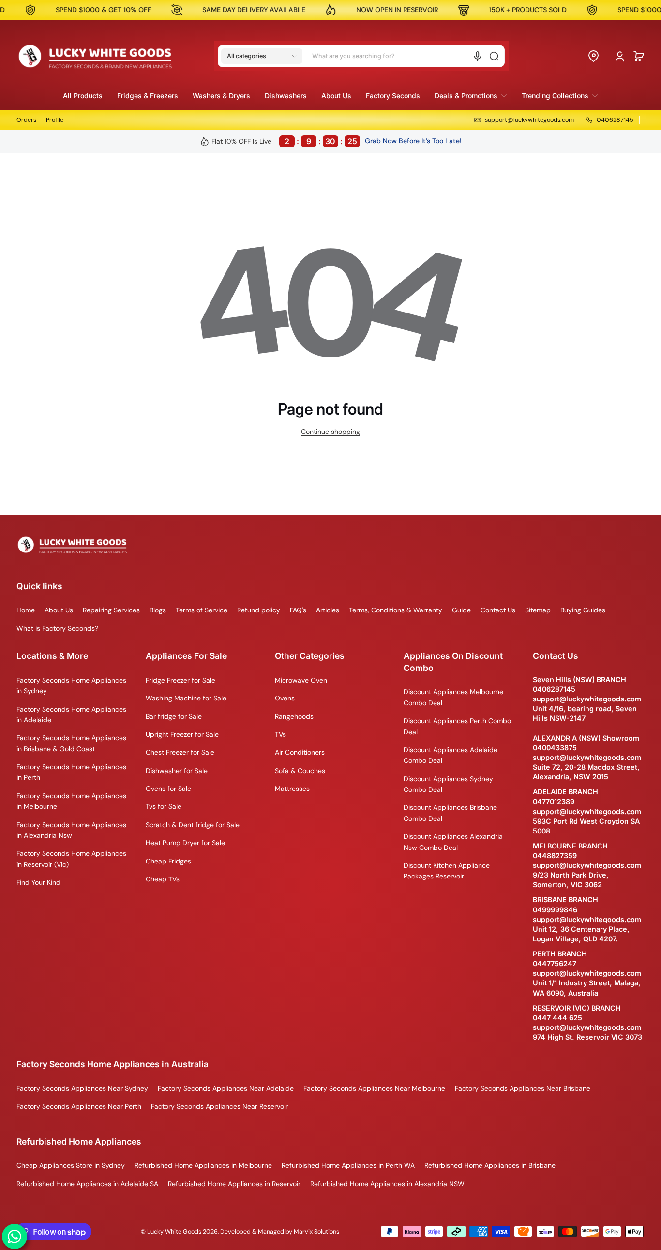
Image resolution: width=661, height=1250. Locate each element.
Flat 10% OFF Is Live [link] (284, 141)
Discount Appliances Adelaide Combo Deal (450, 755)
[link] (470, 95)
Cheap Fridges (168, 861)
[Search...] (494, 56)
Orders (26, 120)
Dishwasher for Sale (177, 770)
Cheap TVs (163, 879)
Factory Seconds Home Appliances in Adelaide (71, 714)
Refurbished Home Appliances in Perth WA (348, 1165)
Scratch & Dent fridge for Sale (193, 824)
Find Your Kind (38, 882)
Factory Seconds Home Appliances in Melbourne (71, 801)
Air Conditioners (300, 752)
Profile (54, 120)
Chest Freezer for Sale (180, 752)
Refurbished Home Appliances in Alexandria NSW (387, 1183)
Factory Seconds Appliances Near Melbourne (374, 1088)
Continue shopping (330, 431)
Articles (327, 610)
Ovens (285, 698)
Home (25, 610)
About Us (59, 610)
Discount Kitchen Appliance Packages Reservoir (447, 870)
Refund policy (258, 610)
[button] (261, 56)
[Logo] (95, 56)
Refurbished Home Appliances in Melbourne (203, 1165)
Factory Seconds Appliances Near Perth (78, 1106)
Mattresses (292, 788)
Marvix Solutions (316, 1231)
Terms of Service (201, 610)
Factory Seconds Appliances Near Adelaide (226, 1088)
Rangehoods (294, 716)
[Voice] (477, 56)
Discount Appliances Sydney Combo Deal (448, 784)
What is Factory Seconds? (57, 628)
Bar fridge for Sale (174, 716)
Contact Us (498, 610)
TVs (280, 734)
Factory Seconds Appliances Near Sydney (82, 1088)
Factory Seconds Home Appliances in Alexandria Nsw (71, 830)
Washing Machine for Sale (186, 698)
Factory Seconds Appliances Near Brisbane (522, 1088)
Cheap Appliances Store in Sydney (70, 1165)
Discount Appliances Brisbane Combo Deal (450, 812)
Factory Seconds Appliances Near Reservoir (219, 1106)
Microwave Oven (301, 680)
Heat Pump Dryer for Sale (185, 842)
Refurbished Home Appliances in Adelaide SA (87, 1183)
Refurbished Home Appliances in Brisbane (490, 1165)
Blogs (158, 610)
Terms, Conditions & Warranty (395, 610)
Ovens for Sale (168, 788)
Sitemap (538, 610)
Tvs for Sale (163, 806)
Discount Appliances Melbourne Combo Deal (453, 697)
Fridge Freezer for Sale (180, 680)
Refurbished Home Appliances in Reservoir (234, 1183)
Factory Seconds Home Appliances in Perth (71, 772)
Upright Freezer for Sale (182, 734)
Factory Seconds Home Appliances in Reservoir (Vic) (71, 858)
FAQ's (298, 610)
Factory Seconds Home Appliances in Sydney (71, 685)
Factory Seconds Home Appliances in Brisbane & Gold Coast (71, 743)
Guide (461, 610)
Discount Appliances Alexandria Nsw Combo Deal (453, 841)
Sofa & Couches (300, 770)
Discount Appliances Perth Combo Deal (457, 726)
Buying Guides (582, 610)
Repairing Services (111, 610)
